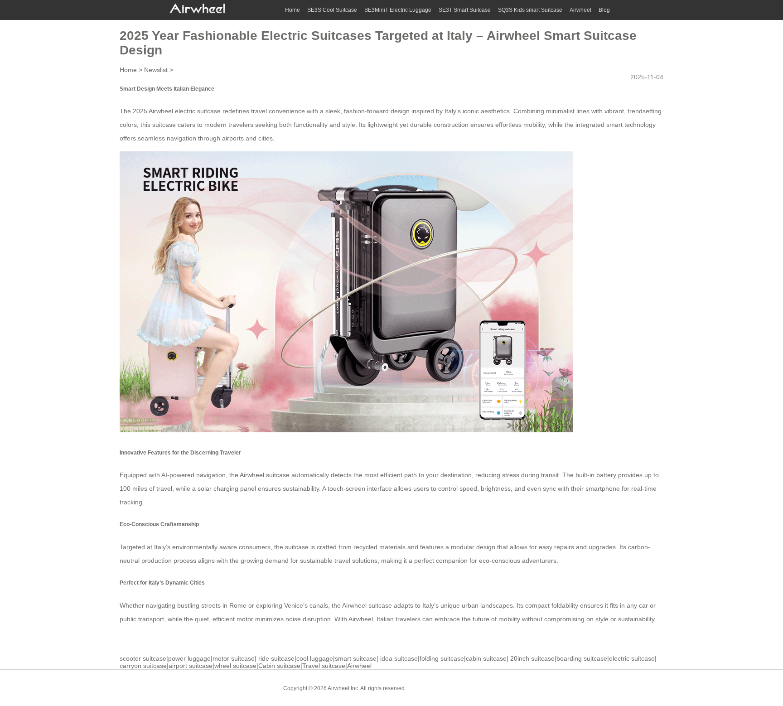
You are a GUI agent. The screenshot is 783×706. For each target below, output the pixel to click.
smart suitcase (356, 658)
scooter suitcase (143, 658)
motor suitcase (234, 658)
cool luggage (314, 658)
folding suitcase (442, 658)
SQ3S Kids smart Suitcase (530, 10)
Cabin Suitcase (431, 687)
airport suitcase (191, 665)
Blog (604, 10)
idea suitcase (399, 658)
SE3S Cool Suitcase (332, 10)
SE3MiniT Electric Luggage (397, 10)
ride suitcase (276, 658)
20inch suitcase (532, 658)
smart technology (631, 124)
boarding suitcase (581, 658)
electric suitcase (632, 658)
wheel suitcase (235, 665)
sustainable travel (325, 560)
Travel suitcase (323, 665)
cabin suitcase (486, 658)
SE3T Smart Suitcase (465, 10)
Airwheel (580, 10)
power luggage (189, 658)
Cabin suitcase (279, 665)
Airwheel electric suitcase (185, 111)
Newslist (156, 69)
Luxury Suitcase (477, 687)
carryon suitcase (143, 665)
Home (292, 10)
